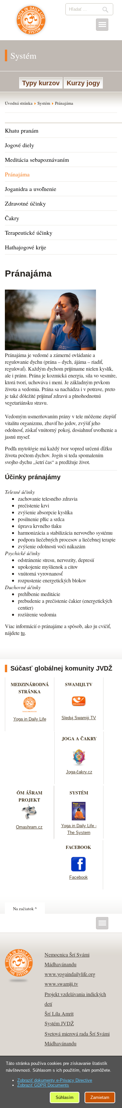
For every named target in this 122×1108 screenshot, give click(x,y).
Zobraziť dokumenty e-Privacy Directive (54, 1080)
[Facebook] (78, 869)
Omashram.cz (29, 827)
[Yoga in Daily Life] (29, 711)
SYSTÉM (79, 792)
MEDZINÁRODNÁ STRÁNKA (30, 688)
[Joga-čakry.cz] (79, 764)
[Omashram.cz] (29, 819)
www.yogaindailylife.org (70, 974)
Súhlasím (65, 1097)
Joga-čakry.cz (79, 771)
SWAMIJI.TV (78, 684)
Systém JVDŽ (59, 1023)
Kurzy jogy (83, 83)
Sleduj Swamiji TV (78, 717)
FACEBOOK (78, 847)
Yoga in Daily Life (29, 719)
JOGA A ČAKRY (79, 738)
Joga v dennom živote (31, 23)
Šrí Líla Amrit (59, 1013)
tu (23, 632)
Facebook (78, 877)
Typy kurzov (41, 83)
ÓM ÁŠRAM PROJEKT (29, 796)
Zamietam (99, 1097)
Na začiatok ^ (25, 908)
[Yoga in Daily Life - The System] (79, 818)
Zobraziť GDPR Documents (43, 1085)
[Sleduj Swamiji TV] (79, 710)
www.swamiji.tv (61, 983)
